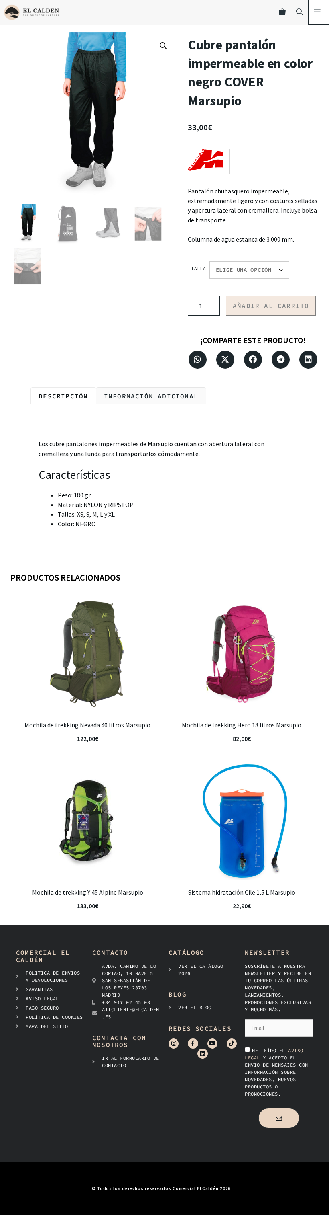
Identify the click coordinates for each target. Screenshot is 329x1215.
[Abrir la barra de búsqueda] (299, 12)
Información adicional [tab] (151, 396)
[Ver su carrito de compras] (282, 12)
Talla (198, 268)
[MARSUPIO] (208, 161)
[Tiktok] (232, 1043)
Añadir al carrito (271, 306)
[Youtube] (212, 1043)
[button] (163, 46)
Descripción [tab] (63, 396)
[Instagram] (174, 1043)
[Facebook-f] (193, 1043)
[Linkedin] (202, 1054)
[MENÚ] (318, 12)
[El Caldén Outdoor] (31, 12)
